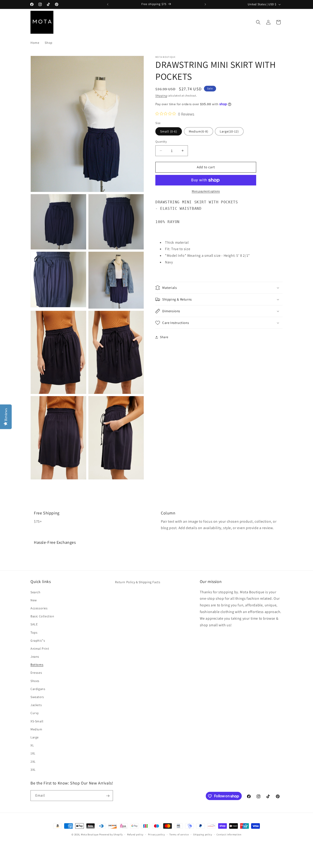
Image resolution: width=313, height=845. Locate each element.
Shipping (161, 95)
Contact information (229, 834)
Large (34, 737)
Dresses (36, 673)
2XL (33, 761)
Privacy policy (156, 834)
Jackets (36, 705)
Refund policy (135, 834)
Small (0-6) (168, 131)
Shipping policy (202, 834)
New (33, 600)
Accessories (39, 608)
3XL (33, 769)
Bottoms (36, 665)
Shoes (34, 681)
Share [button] (164, 337)
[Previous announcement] (108, 4)
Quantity (161, 142)
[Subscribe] (108, 795)
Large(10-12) (229, 131)
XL (32, 745)
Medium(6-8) (198, 131)
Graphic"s (37, 640)
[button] (258, 22)
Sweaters (37, 697)
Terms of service (179, 834)
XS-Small (37, 721)
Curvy (34, 713)
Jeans (34, 656)
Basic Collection (42, 616)
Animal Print (39, 648)
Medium (36, 729)
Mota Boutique (90, 834)
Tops (33, 632)
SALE (34, 624)
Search (35, 592)
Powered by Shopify (111, 834)
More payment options (206, 191)
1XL (33, 753)
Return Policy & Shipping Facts (137, 582)
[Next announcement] (205, 4)
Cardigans (37, 689)
